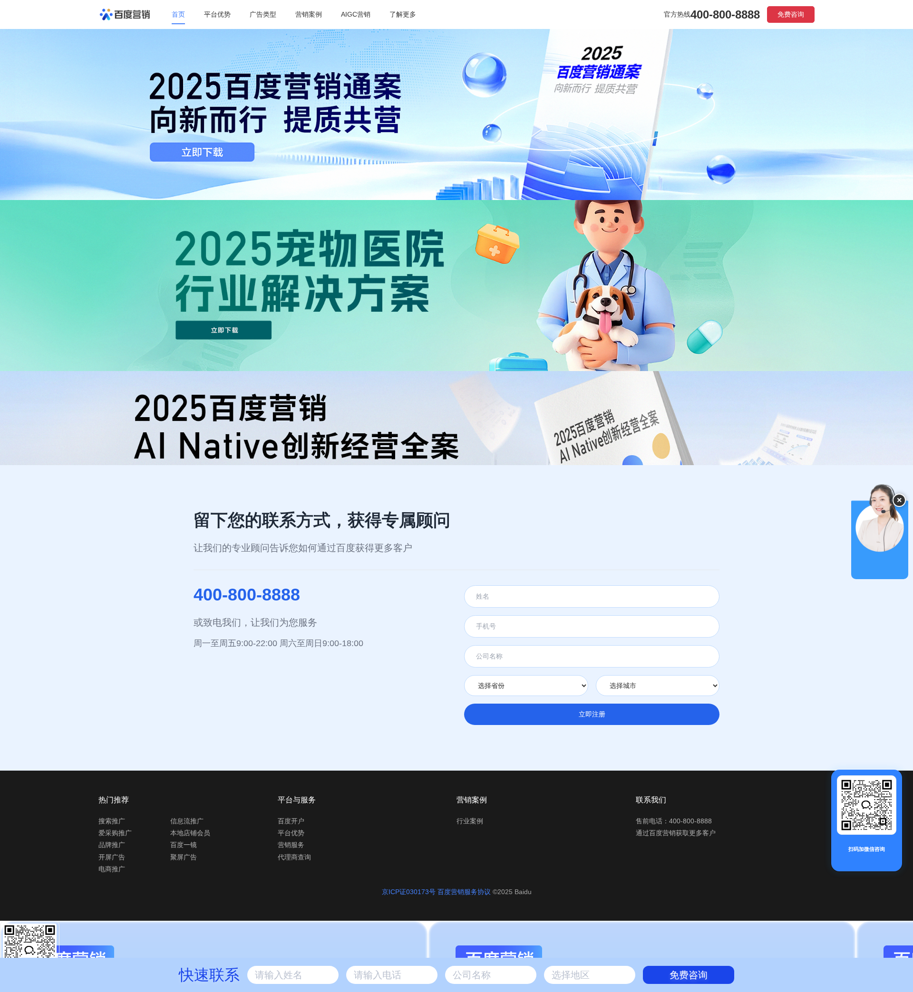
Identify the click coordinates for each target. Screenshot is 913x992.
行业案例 (469, 821)
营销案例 (308, 14)
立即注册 (592, 714)
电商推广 (111, 869)
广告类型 (263, 14)
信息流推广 (187, 821)
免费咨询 (790, 14)
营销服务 (291, 845)
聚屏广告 (183, 857)
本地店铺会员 (190, 833)
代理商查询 (294, 857)
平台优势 (217, 14)
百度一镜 (183, 845)
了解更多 (402, 14)
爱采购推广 (115, 833)
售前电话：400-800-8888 (674, 821)
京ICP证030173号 (409, 892)
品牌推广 (111, 845)
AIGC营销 (355, 14)
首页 (178, 14)
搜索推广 (111, 821)
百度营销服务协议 (465, 892)
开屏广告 (111, 857)
